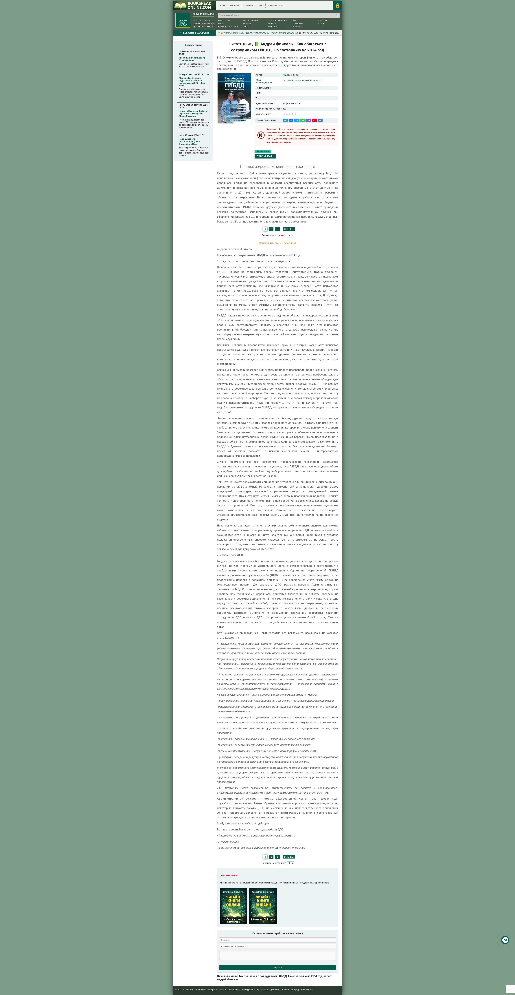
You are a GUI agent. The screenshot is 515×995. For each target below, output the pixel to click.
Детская (272, 24)
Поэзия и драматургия (228, 27)
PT (314, 120)
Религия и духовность (278, 20)
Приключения (224, 20)
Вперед (288, 229)
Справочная (298, 24)
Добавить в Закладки (196, 33)
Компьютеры (298, 27)
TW (296, 120)
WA (303, 120)
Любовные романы (202, 20)
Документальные (251, 20)
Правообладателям (269, 989)
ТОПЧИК (221, 5)
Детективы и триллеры (204, 27)
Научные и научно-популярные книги (301, 80)
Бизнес (296, 20)
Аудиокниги (249, 5)
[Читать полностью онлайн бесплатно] (194, 5)
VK (320, 120)
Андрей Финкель (291, 75)
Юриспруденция (264, 82)
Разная (321, 24)
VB (309, 120)
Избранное (234, 5)
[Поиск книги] (337, 15)
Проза (221, 24)
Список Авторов (275, 5)
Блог (261, 5)
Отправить (277, 968)
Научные (247, 24)
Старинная (322, 20)
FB (291, 120)
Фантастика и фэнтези (204, 24)
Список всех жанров (183, 23)
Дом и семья (273, 27)
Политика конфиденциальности (297, 989)
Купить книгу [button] (263, 151)
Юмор (245, 27)
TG (285, 120)
